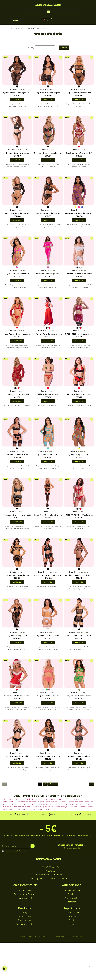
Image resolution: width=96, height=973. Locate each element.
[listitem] (17, 86)
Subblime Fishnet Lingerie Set (79, 153)
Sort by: (31, 48)
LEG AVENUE (20, 89)
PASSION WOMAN (20, 150)
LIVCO (81, 391)
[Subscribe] (32, 846)
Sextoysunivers (48, 5)
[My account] (63, 20)
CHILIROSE (50, 270)
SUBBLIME (50, 150)
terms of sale (16, 851)
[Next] (91, 784)
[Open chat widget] (90, 968)
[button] (48, 11)
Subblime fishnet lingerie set (17, 213)
